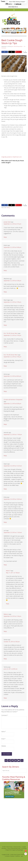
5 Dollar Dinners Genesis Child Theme (18, 854)
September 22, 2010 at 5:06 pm (12, 247)
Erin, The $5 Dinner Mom (11, 333)
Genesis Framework (10, 856)
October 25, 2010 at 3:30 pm (12, 641)
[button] (17, 1)
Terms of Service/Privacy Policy (13, 848)
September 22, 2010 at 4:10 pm (12, 224)
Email (3, 739)
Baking (8, 207)
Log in (22, 856)
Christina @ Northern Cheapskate (13, 399)
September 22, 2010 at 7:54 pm (12, 335)
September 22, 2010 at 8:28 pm (12, 403)
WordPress (17, 856)
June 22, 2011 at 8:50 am (10, 669)
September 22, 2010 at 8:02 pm (12, 376)
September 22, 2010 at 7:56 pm (12, 357)
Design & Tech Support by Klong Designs (14, 850)
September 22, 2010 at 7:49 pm (12, 302)
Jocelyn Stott (7, 222)
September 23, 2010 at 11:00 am (13, 532)
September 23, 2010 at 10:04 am (13, 499)
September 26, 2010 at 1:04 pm (12, 616)
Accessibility (24, 848)
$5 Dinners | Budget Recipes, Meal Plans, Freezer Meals (11, 19)
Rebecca (6, 614)
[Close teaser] (7, 3)
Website (3, 746)
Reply (5, 237)
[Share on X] (11, 52)
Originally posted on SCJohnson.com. (11, 157)
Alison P (8, 570)
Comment (4, 715)
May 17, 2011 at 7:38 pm (13, 572)
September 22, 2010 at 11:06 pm (13, 434)
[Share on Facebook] (4, 52)
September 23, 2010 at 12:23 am (13, 466)
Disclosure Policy (17, 846)
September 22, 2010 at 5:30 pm (12, 280)
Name (3, 731)
